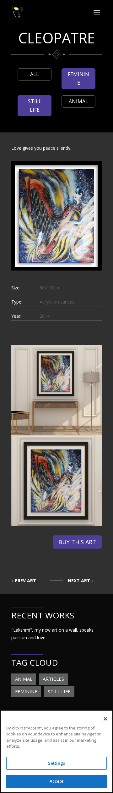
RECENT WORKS (42, 615)
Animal (78, 101)
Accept (57, 781)
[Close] (105, 719)
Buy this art (77, 542)
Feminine (78, 78)
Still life (34, 105)
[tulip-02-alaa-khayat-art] (56, 526)
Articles (53, 679)
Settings (56, 763)
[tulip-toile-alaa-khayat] (56, 263)
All (34, 74)
